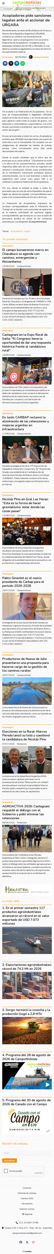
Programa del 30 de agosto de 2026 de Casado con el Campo (26, 1102)
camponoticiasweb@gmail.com (27, 1233)
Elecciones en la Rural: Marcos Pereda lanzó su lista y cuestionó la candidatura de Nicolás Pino (26, 735)
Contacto (27, 1187)
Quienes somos (27, 1208)
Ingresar (28, 1214)
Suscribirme (9, 1160)
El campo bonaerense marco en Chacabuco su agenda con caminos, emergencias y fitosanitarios (25, 256)
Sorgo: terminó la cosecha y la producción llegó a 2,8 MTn (26, 1012)
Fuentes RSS (27, 1198)
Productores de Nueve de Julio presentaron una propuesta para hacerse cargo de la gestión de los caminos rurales (25, 665)
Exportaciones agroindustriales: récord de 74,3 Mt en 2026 (27, 967)
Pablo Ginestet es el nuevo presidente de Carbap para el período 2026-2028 (23, 582)
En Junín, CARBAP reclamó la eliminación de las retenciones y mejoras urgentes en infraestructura (25, 423)
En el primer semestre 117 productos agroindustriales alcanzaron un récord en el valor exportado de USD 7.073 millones (25, 916)
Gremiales (7, 57)
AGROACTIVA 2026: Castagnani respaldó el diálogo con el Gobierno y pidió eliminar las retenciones (26, 812)
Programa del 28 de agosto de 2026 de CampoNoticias (26, 1057)
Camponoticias (41, 57)
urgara (27, 231)
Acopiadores (17, 231)
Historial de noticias (27, 1193)
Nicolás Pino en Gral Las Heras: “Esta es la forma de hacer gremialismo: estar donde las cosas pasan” (25, 505)
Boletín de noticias (15, 1143)
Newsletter (27, 1203)
